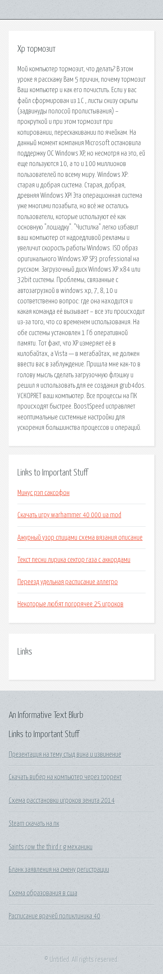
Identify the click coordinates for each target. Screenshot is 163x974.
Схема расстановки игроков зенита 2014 (62, 800)
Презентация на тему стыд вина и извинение (65, 754)
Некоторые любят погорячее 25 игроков (70, 604)
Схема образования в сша (43, 893)
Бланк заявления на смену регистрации (59, 869)
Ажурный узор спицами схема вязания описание (80, 537)
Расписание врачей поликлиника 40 (54, 916)
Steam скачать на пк (34, 823)
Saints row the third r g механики (51, 847)
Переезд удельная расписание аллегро (67, 581)
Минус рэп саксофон (43, 492)
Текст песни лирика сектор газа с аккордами (73, 559)
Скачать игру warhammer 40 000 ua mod (69, 515)
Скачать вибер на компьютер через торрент (65, 777)
